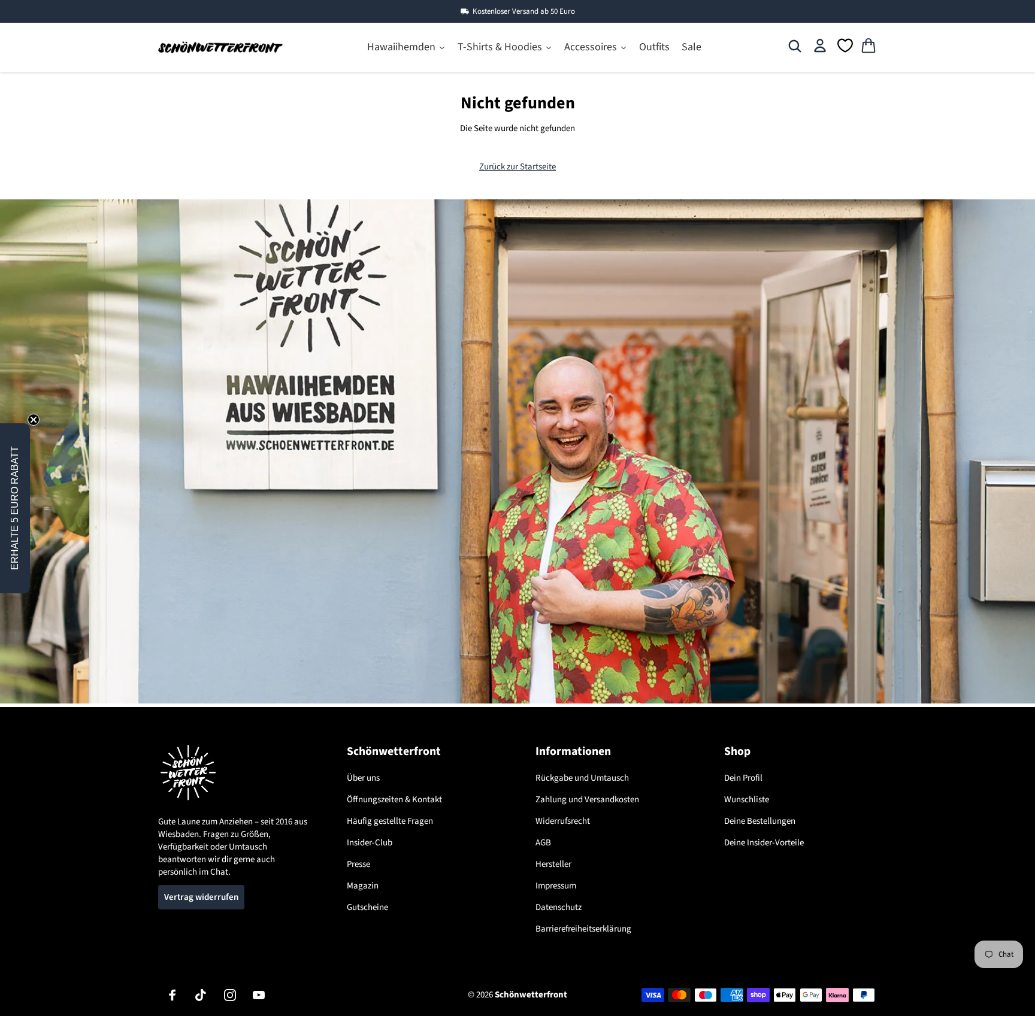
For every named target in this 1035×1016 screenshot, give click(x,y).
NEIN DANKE (517, 636)
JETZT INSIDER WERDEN (518, 569)
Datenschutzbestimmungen (516, 607)
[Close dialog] (654, 363)
